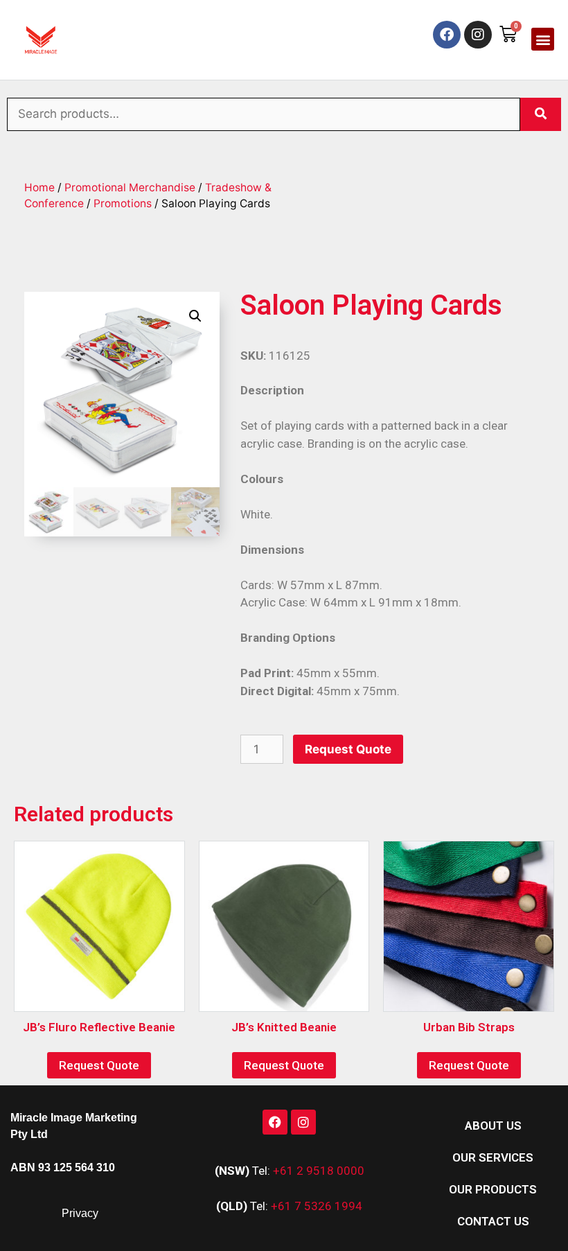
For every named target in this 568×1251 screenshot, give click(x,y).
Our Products (493, 1189)
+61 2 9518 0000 (318, 1171)
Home (39, 187)
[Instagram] (478, 35)
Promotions (123, 203)
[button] (542, 39)
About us (493, 1125)
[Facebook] (447, 35)
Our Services (492, 1157)
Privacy (80, 1213)
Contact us (493, 1221)
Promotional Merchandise (129, 187)
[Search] (540, 114)
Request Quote (348, 749)
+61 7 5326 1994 (316, 1206)
